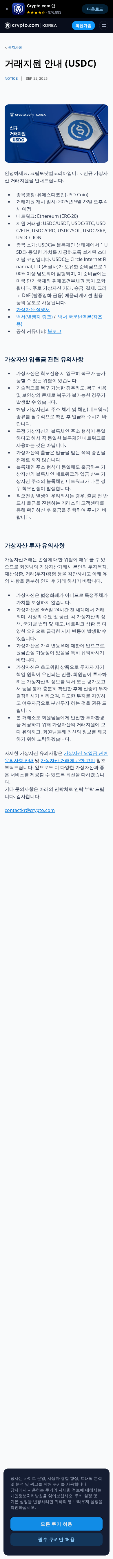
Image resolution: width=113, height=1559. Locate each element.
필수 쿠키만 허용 (56, 1539)
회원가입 (83, 25)
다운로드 (95, 8)
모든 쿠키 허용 (56, 1524)
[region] (56, 1512)
